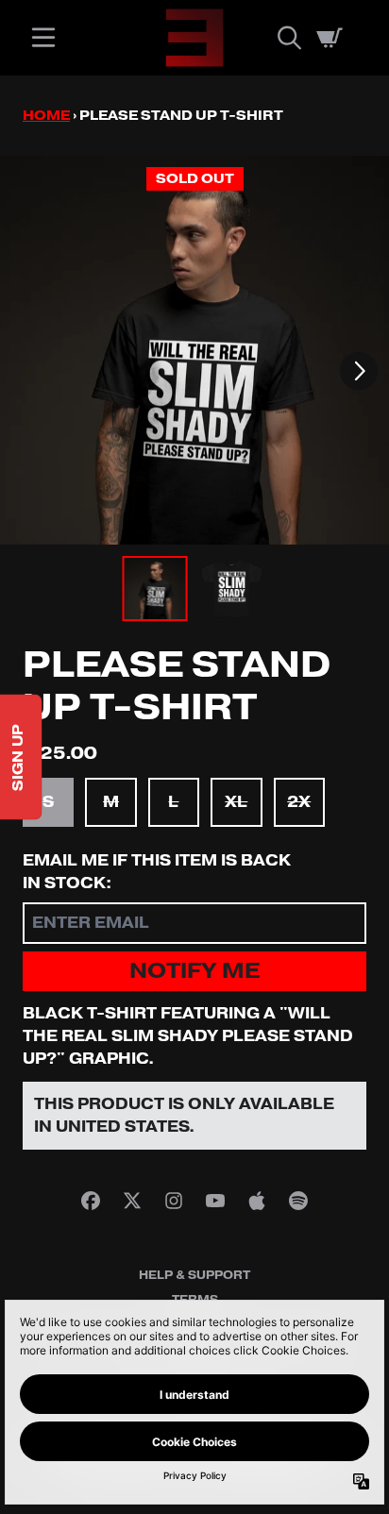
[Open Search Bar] (288, 38)
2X (299, 802)
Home (46, 116)
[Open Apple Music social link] (257, 1200)
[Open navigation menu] (43, 38)
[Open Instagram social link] (173, 1200)
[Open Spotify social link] (298, 1200)
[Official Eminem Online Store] (194, 38)
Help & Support (194, 1275)
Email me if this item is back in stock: (157, 872)
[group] (155, 588)
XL (236, 802)
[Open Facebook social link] (90, 1200)
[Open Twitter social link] (132, 1200)
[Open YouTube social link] (215, 1200)
